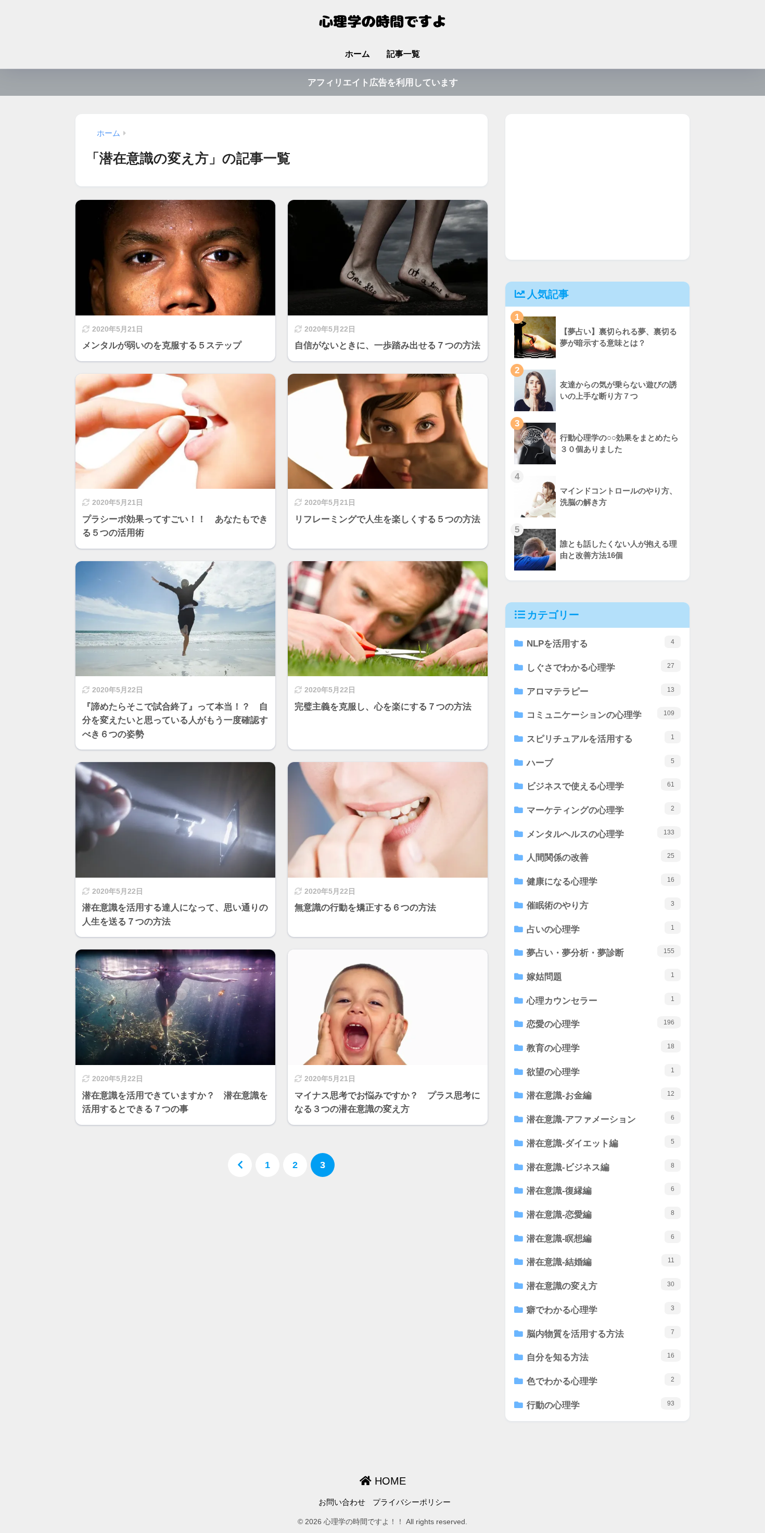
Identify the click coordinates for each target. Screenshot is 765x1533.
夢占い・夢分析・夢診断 (600, 952)
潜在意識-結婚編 (600, 1262)
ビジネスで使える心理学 (600, 786)
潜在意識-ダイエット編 (600, 1143)
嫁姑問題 (600, 976)
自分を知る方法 (600, 1357)
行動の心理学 (600, 1405)
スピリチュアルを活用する (600, 738)
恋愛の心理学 (600, 1024)
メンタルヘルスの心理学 (600, 834)
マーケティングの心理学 (600, 810)
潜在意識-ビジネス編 (600, 1167)
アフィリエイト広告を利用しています (383, 82)
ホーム (357, 53)
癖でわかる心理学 (600, 1309)
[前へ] (240, 1165)
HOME (389, 1481)
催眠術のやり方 (600, 905)
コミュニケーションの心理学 (600, 715)
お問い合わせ (341, 1502)
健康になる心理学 (600, 881)
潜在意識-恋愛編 (600, 1214)
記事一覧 (403, 53)
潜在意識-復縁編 (600, 1190)
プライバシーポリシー (412, 1502)
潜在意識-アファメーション (600, 1119)
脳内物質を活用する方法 (600, 1333)
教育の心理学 (600, 1048)
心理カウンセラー (600, 1000)
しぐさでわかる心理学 (600, 667)
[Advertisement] (597, 187)
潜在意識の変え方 (600, 1286)
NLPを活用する (600, 643)
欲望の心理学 (600, 1072)
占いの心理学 (600, 929)
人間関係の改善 (600, 857)
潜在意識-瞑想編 (600, 1238)
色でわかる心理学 (600, 1381)
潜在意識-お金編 (600, 1095)
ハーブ (600, 762)
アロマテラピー (600, 691)
